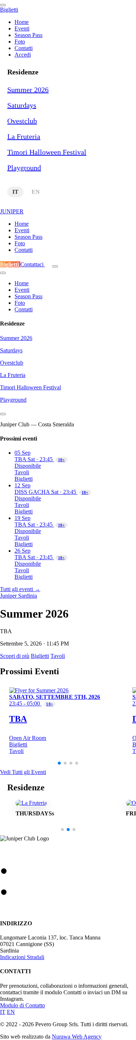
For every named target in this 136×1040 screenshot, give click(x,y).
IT (15, 192)
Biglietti (10, 264)
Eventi (22, 28)
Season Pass (28, 35)
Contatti (24, 48)
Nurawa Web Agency (77, 1036)
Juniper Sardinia (18, 596)
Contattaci (32, 264)
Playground (24, 168)
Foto (20, 41)
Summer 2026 (28, 90)
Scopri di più (14, 656)
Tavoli (22, 472)
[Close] (3, 414)
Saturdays (21, 105)
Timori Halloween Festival (46, 152)
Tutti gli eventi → (20, 589)
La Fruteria (23, 136)
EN (36, 192)
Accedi (23, 55)
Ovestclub (22, 121)
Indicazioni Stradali (22, 957)
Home (22, 22)
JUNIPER (12, 211)
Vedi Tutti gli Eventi (23, 772)
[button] (59, 763)
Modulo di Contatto (22, 1005)
